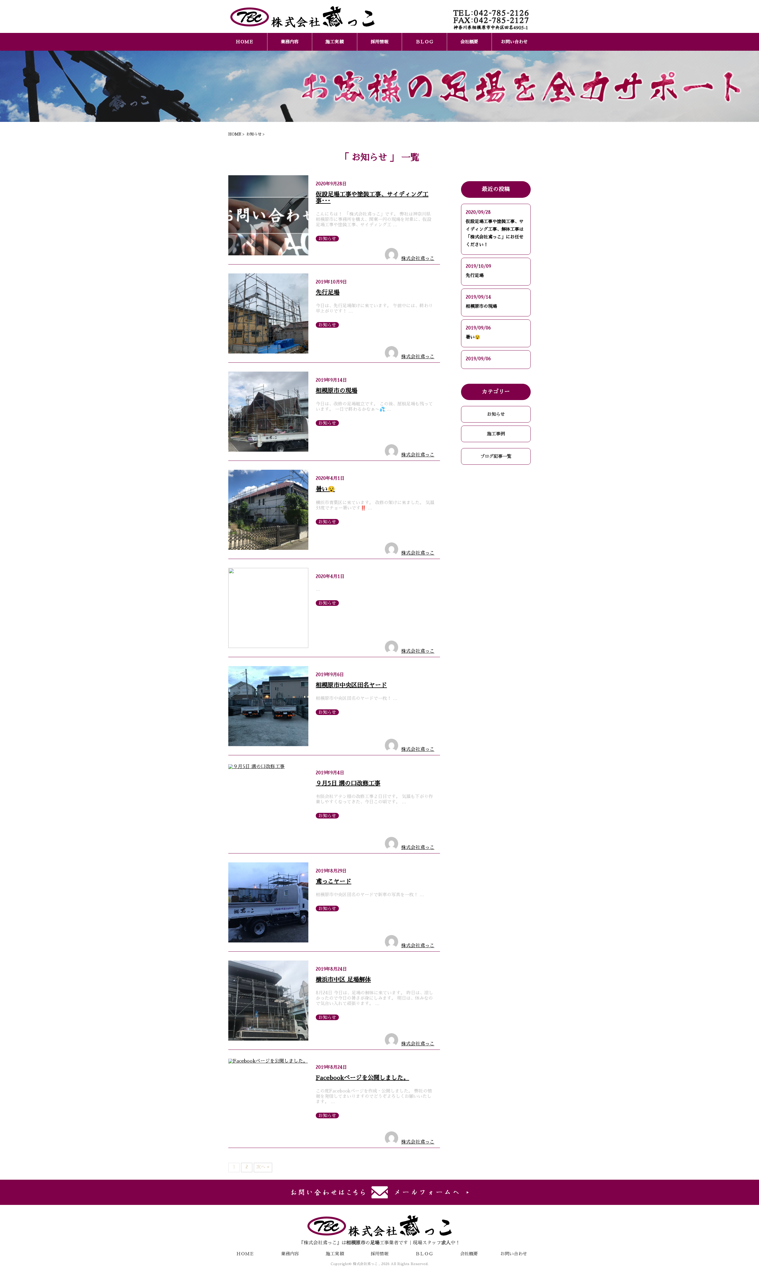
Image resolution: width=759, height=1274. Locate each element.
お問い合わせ (514, 41)
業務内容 (290, 41)
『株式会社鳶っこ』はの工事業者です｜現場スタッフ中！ (379, 1242)
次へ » (263, 1167)
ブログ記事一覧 (495, 456)
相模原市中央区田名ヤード (351, 685)
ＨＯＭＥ (244, 41)
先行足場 (327, 292)
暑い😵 (325, 489)
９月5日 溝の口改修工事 (348, 783)
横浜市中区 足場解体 (343, 979)
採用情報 (379, 41)
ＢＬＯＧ (424, 41)
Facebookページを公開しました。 (362, 1078)
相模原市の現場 (336, 391)
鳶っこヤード (333, 881)
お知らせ (327, 238)
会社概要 (469, 41)
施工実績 (334, 41)
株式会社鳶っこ (417, 258)
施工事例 (496, 433)
